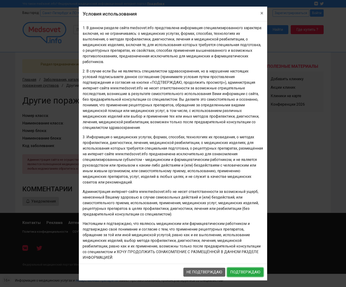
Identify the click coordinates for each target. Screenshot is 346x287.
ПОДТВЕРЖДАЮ (245, 272)
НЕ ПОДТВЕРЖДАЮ (204, 272)
